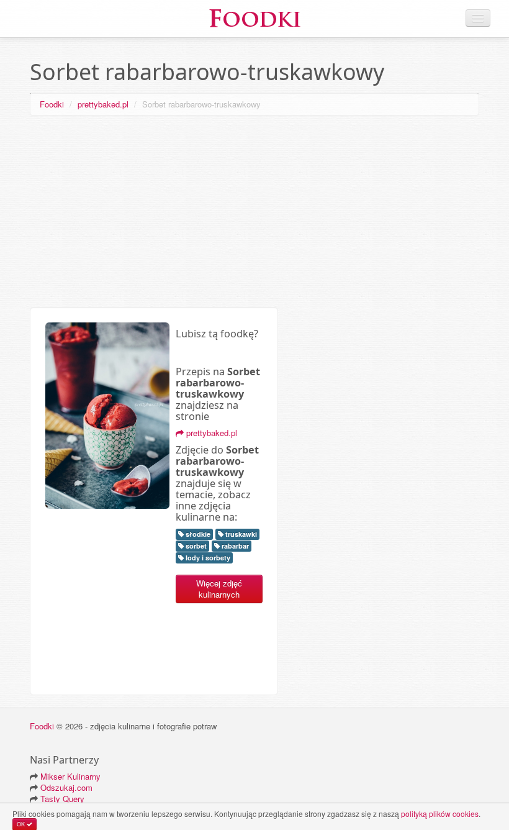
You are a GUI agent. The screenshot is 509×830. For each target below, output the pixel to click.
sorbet (195, 545)
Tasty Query (62, 799)
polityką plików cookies (440, 813)
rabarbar (234, 545)
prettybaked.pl (103, 104)
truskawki (240, 534)
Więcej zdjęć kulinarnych (219, 588)
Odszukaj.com (66, 787)
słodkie (197, 534)
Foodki (52, 104)
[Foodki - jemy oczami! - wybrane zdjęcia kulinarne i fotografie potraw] (254, 17)
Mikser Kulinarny (70, 776)
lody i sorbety (207, 557)
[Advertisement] (254, 214)
